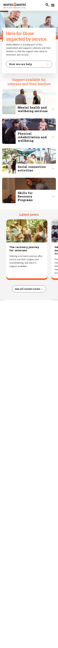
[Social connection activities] (29, 161)
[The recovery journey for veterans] (26, 249)
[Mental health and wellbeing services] (29, 101)
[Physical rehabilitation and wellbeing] (29, 131)
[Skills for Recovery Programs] (29, 190)
